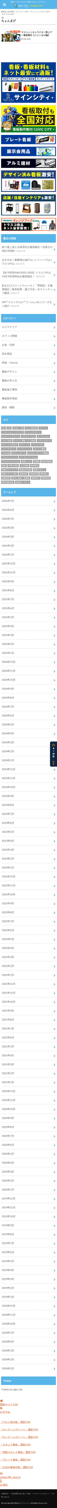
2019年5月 (8, 1260)
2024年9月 (8, 688)
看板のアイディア (9, 470)
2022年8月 (8, 912)
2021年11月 (9, 992)
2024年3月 (8, 742)
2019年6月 (8, 1252)
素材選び (36, 478)
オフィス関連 (9, 335)
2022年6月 (8, 930)
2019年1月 (8, 1296)
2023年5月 (8, 831)
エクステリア (9, 326)
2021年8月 (8, 1019)
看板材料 (23, 474)
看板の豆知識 (25, 470)
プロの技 (6, 453)
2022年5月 (8, 938)
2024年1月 (8, 760)
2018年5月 (8, 1332)
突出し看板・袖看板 (20, 478)
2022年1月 (8, 974)
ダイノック (24, 444)
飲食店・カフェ (22, 482)
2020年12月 (9, 1091)
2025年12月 (9, 563)
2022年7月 (8, 921)
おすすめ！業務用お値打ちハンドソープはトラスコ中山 (27, 261)
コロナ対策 (7, 440)
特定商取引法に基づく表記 (21, 1494)
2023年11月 (9, 778)
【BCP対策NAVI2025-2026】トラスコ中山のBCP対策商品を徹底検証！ (26, 274)
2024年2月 (8, 751)
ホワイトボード (18, 453)
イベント (43, 428)
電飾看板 (46, 478)
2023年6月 (8, 822)
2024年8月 (8, 697)
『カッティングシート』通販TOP (19, 1429)
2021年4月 (8, 1055)
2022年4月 (8, 947)
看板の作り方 (9, 380)
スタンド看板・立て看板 (24, 440)
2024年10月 (9, 679)
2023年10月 (9, 786)
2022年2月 (8, 965)
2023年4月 (8, 840)
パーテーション (24, 449)
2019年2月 (8, 1287)
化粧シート (26, 461)
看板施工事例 (9, 389)
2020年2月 (8, 1180)
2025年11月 (9, 572)
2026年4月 (8, 527)
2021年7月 (8, 1028)
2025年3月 (8, 634)
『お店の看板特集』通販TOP (16, 1467)
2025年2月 (8, 643)
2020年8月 (8, 1126)
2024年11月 (9, 670)
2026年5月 (8, 518)
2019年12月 (9, 1198)
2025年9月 (8, 581)
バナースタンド (8, 449)
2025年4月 (8, 625)
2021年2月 (8, 1073)
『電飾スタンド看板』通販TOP (18, 1452)
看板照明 (34, 474)
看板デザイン (9, 371)
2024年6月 (8, 715)
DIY (3, 428)
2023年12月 (9, 769)
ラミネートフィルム (10, 461)
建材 (4, 465)
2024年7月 (8, 706)
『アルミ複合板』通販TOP (15, 1421)
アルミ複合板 (31, 428)
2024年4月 (8, 733)
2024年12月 (9, 661)
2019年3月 (8, 1278)
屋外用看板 (47, 461)
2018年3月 (8, 1350)
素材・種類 (8, 407)
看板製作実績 (9, 398)
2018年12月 (9, 1305)
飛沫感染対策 (7, 482)
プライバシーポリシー (42, 1494)
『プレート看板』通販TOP (15, 1459)
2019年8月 (8, 1234)
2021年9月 (8, 1010)
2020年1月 (8, 1189)
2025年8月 (8, 590)
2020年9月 (8, 1117)
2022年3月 (8, 956)
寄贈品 (37, 461)
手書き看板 (13, 465)
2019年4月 (8, 1269)
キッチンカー (43, 436)
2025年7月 (8, 599)
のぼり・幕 (18, 428)
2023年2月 (8, 858)
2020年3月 (8, 1171)
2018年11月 (9, 1314)
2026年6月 (8, 509)
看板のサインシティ (22, 1503)
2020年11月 (9, 1099)
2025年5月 (8, 617)
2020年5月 (8, 1153)
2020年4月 (8, 1162)
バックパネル (37, 444)
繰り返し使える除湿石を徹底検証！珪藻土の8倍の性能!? (27, 248)
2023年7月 (8, 813)
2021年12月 (9, 983)
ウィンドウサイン (33, 432)
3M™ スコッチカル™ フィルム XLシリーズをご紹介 (27, 303)
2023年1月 (8, 867)
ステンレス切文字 (9, 444)
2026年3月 (8, 536)
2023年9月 (8, 795)
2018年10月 (9, 1323)
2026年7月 (8, 500)
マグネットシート (9, 457)
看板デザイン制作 (9, 474)
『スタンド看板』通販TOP (15, 1444)
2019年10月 (9, 1216)
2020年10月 (9, 1108)
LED (9, 428)
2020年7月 (8, 1135)
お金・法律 (8, 344)
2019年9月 (8, 1225)
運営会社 (5, 1494)
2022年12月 (9, 876)
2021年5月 (8, 1046)
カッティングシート (10, 436)
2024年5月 (8, 724)
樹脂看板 (34, 465)
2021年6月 (8, 1037)
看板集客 (6, 478)
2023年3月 (8, 849)
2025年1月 (8, 652)
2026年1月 (8, 554)
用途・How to (10, 362)
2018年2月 (8, 1359)
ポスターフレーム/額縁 (38, 453)
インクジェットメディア (12, 432)
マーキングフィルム (28, 457)
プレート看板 (39, 449)
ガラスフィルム (28, 436)
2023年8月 (8, 804)
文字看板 (24, 465)
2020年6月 (8, 1144)
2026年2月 (8, 545)
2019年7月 (8, 1243)
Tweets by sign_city (11, 1389)
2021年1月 (8, 1082)
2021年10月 (9, 1001)
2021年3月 (8, 1064)
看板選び (44, 474)
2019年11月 (9, 1207)
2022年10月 (9, 894)
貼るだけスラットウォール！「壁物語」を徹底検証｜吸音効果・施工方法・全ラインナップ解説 (27, 289)
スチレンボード (44, 440)
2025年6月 (8, 608)
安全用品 (7, 353)
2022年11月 (9, 885)
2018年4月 (8, 1341)
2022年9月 (8, 903)
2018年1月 (8, 1368)
